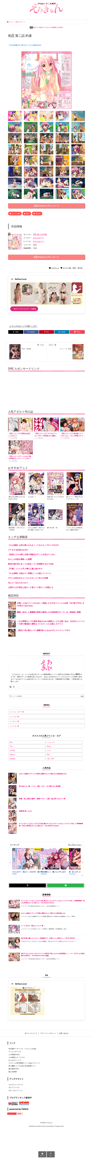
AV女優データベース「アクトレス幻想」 (23, 1049)
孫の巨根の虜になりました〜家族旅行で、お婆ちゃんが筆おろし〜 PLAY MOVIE (48, 938)
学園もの (12, 754)
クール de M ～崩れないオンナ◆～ (33, 926)
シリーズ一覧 (14, 726)
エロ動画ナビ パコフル (17, 1057)
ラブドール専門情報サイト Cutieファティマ (24, 1063)
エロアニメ (21, 22)
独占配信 (12, 758)
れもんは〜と (38, 238)
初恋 (35, 245)
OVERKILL (44, 874)
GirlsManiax (75, 845)
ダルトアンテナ (14, 1087)
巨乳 (27, 214)
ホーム (11, 22)
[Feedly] (65, 885)
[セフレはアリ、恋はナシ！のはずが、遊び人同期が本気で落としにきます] (26, 859)
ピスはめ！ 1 (32, 497)
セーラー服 (16, 214)
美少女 (38, 214)
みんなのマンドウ (15, 1060)
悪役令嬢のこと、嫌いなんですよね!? (53, 872)
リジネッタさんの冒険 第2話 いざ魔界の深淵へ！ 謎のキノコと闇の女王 (74, 530)
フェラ (49, 750)
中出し (12, 746)
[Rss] (11, 687)
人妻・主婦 (50, 758)
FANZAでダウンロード (48, 206)
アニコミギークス (15, 1051)
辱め (48, 754)
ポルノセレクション (16, 1090)
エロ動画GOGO (14, 1054)
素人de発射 (13, 1072)
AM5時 (14, 874)
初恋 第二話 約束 (40, 234)
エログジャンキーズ (16, 1085)
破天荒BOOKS (14, 1069)
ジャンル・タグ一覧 (17, 712)
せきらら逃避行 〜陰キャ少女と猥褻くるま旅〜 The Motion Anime (36, 530)
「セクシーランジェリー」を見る (24, 309)
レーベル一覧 (14, 716)
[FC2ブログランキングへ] (24, 1103)
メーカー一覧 (14, 721)
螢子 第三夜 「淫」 (53, 528)
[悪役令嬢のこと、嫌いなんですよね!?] (55, 859)
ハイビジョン (51, 742)
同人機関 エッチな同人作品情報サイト (22, 1066)
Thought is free (58, 1126)
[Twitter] (14, 687)
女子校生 (12, 750)
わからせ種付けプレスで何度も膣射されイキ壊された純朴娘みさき (43, 913)
